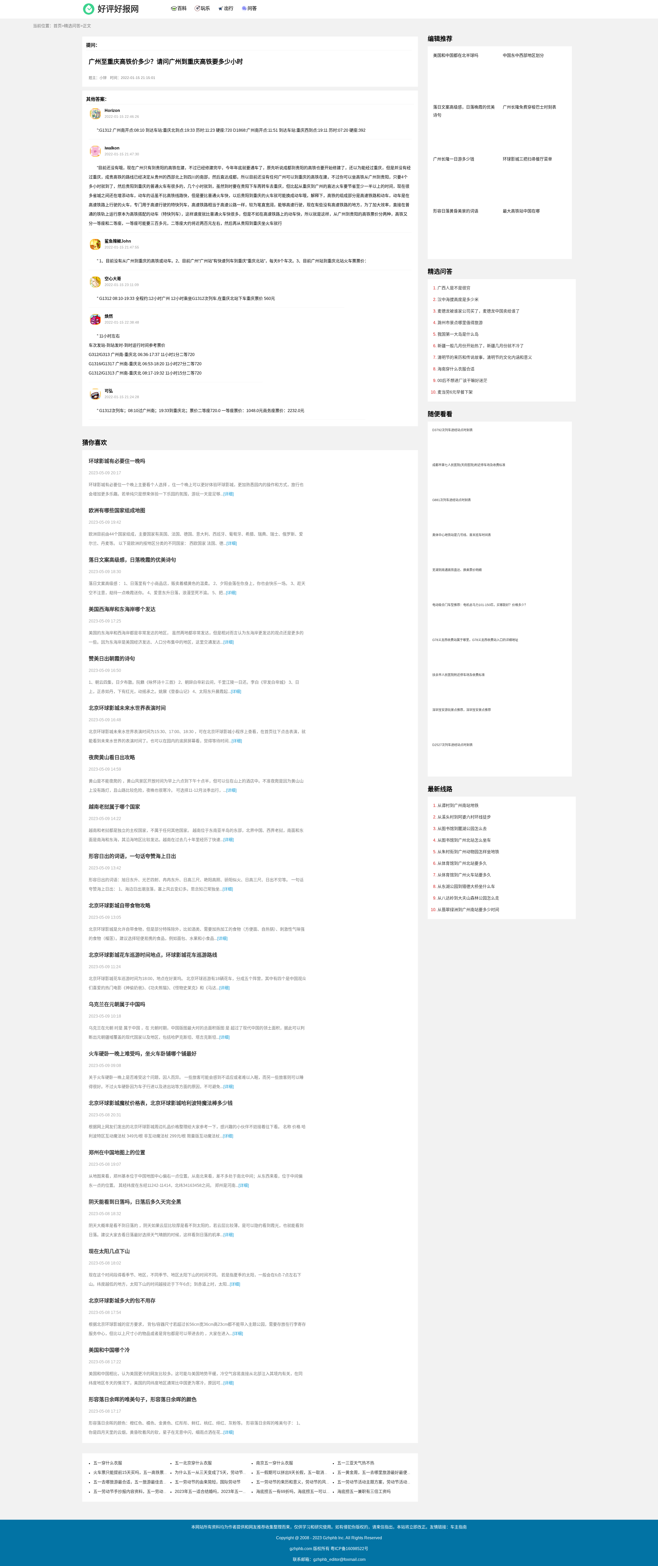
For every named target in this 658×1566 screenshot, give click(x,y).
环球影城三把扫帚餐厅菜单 (527, 159)
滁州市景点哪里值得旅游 (460, 323)
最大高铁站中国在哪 (521, 211)
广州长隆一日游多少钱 (453, 159)
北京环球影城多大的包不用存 (122, 1301)
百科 (182, 8)
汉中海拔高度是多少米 (458, 299)
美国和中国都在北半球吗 (455, 55)
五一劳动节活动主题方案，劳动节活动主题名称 (380, 1482)
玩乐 (205, 8)
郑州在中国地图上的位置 (117, 1152)
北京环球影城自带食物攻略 (119, 906)
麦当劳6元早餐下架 (455, 392)
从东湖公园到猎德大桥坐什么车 (466, 886)
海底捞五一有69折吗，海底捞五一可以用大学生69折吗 (306, 1491)
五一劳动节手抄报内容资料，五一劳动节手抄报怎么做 (142, 1491)
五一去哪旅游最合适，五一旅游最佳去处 (130, 1482)
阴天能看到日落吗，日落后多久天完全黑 (135, 1202)
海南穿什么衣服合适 (455, 369)
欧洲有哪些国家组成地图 (117, 510)
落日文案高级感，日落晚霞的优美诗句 (132, 560)
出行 (228, 8)
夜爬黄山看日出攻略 (112, 757)
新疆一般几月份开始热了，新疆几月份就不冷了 (480, 346)
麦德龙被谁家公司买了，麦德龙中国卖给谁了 (478, 311)
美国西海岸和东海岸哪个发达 (122, 609)
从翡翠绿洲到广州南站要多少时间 (468, 909)
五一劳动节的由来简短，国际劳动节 (208, 1482)
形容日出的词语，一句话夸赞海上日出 (132, 856)
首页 (57, 26)
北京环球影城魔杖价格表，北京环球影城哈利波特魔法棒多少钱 (161, 1103)
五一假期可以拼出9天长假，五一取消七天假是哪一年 (304, 1472)
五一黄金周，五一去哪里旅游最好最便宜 (374, 1472)
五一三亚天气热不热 (355, 1463)
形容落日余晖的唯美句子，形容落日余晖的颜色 (143, 1399)
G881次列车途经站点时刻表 (451, 500)
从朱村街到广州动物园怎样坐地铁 (468, 852)
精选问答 (72, 26)
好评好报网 (118, 9)
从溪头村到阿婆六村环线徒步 (464, 817)
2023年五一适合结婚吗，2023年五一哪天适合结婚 (221, 1491)
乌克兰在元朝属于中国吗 (117, 1004)
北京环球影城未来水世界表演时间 (127, 708)
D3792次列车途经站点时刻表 (452, 430)
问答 (252, 8)
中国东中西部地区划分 (523, 55)
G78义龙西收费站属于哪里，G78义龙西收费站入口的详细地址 (475, 640)
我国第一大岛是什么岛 (458, 334)
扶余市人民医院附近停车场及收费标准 (458, 675)
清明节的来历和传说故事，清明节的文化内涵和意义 (484, 357)
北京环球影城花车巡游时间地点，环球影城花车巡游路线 (153, 955)
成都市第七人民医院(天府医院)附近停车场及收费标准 (468, 465)
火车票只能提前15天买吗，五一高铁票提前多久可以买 (143, 1472)
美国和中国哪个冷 (109, 1350)
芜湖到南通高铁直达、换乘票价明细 (457, 570)
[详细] (228, 494)
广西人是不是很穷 (453, 288)
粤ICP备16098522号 (349, 1548)
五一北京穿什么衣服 (193, 1463)
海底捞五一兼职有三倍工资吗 (364, 1491)
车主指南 (458, 1527)
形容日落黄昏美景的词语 (455, 211)
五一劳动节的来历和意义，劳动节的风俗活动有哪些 (303, 1482)
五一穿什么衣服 (107, 1463)
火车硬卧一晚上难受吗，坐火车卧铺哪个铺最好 (143, 1054)
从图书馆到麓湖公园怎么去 (462, 828)
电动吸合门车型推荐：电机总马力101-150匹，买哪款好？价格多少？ (479, 605)
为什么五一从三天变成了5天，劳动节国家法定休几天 (223, 1472)
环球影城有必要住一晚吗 (117, 461)
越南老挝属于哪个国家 (114, 807)
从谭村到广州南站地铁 (458, 805)
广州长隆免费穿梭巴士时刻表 (529, 107)
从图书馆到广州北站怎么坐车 (464, 840)
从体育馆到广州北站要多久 (462, 863)
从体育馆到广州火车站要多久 (464, 875)
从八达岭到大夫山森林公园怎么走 (468, 898)
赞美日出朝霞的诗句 (112, 659)
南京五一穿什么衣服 (274, 1463)
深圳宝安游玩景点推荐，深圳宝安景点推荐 (461, 710)
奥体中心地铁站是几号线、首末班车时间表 (461, 535)
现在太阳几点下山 (109, 1251)
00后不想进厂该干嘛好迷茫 (462, 380)
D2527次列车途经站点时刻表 (452, 745)
